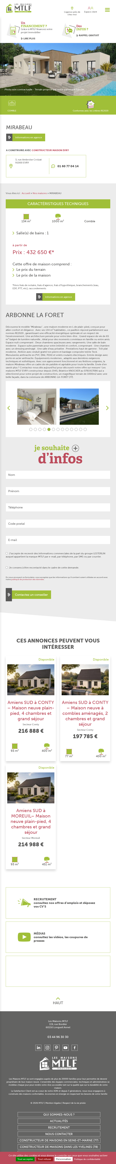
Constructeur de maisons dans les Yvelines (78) (59, 1147)
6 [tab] (53, 429)
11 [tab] (76, 429)
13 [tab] (85, 429)
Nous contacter (59, 1134)
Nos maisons (40, 193)
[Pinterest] (56, 1048)
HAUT (58, 1003)
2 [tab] (35, 429)
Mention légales (53, 1103)
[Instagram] (47, 1048)
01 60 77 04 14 (68, 166)
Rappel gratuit (89, 35)
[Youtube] (66, 1048)
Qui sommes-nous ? (59, 1114)
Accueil (26, 193)
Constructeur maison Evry (50, 150)
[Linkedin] (38, 1048)
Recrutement (59, 1127)
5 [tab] (48, 429)
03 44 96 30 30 (58, 1037)
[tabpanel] (36, 407)
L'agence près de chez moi (72, 13)
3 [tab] (39, 429)
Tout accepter (25, 1159)
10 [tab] (71, 429)
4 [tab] (44, 429)
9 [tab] (67, 429)
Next (107, 408)
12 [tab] (80, 429)
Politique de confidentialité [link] (87, 1159)
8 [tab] (62, 429)
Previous (8, 408)
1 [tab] (30, 429)
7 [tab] (58, 429)
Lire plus (29, 38)
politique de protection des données (27, 579)
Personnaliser (63, 1159)
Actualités (59, 1121)
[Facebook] (75, 1048)
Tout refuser (44, 1159)
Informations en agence (28, 137)
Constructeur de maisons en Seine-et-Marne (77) (58, 1140)
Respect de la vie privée (74, 1103)
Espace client (90, 12)
